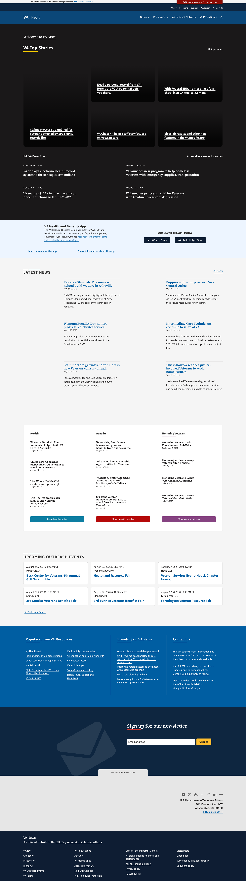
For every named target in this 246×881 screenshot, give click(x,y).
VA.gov (26, 851)
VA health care (33, 678)
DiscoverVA (29, 861)
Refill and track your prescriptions (44, 656)
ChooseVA (28, 856)
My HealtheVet (33, 651)
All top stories (215, 49)
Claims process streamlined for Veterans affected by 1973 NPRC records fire (51, 133)
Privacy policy (133, 869)
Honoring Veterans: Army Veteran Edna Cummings (178, 479)
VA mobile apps (75, 665)
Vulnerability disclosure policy (193, 861)
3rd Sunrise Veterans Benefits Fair (51, 600)
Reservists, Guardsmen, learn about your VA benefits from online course (113, 445)
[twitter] (189, 794)
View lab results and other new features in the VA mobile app (185, 135)
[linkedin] (214, 794)
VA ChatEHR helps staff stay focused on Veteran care (121, 135)
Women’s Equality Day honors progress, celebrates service (85, 325)
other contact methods (189, 659)
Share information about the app (96, 251)
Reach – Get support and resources (80, 676)
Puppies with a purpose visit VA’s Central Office (190, 284)
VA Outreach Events (33, 871)
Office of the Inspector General (142, 851)
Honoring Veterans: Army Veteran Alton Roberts (178, 461)
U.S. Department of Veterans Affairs (79, 842)
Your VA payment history (80, 670)
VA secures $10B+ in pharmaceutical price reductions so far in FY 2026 (49, 195)
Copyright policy (185, 866)
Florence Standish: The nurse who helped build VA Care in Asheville (88, 284)
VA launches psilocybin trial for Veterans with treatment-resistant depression (155, 195)
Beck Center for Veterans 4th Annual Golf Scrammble (53, 577)
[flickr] (221, 794)
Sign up (204, 741)
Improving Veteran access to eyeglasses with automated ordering (138, 668)
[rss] (196, 794)
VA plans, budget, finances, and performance (142, 857)
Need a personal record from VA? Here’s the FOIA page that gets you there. (119, 88)
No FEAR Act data (83, 871)
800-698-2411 (183, 655)
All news (218, 271)
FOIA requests (133, 874)
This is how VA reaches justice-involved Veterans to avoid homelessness (188, 368)
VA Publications (82, 851)
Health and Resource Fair (112, 575)
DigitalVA (28, 866)
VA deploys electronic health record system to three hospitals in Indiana (49, 173)
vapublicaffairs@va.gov (188, 688)
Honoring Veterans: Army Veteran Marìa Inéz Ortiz (178, 497)
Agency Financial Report (138, 864)
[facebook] (202, 794)
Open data (182, 856)
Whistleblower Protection (88, 876)
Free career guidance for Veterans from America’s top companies (138, 681)
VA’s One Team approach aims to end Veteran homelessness (45, 500)
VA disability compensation (81, 651)
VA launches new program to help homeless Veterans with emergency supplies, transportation (162, 173)
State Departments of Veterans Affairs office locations (42, 671)
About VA (79, 856)
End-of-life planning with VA (132, 674)
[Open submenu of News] (148, 17)
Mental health (33, 665)
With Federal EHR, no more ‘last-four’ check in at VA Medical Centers (190, 90)
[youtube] (183, 794)
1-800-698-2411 (213, 811)
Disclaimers (183, 851)
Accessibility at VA (84, 866)
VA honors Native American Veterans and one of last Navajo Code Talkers (113, 480)
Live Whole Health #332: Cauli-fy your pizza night (45, 482)
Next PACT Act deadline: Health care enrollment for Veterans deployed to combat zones (136, 659)
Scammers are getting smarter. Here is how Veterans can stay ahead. (92, 366)
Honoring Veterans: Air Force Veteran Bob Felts (176, 444)
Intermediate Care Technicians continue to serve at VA (189, 325)
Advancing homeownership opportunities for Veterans (113, 463)
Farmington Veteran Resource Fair (186, 600)
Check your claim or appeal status (44, 660)
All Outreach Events (35, 612)
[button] (222, 17)
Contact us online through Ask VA (191, 674)
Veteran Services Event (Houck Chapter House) (189, 577)
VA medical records (77, 660)
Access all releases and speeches (205, 156)
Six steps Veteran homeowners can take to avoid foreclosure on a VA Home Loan (112, 501)
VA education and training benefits (85, 656)
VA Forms (28, 876)
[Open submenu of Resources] (166, 17)
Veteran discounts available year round (138, 651)
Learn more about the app (42, 251)
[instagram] (208, 794)
